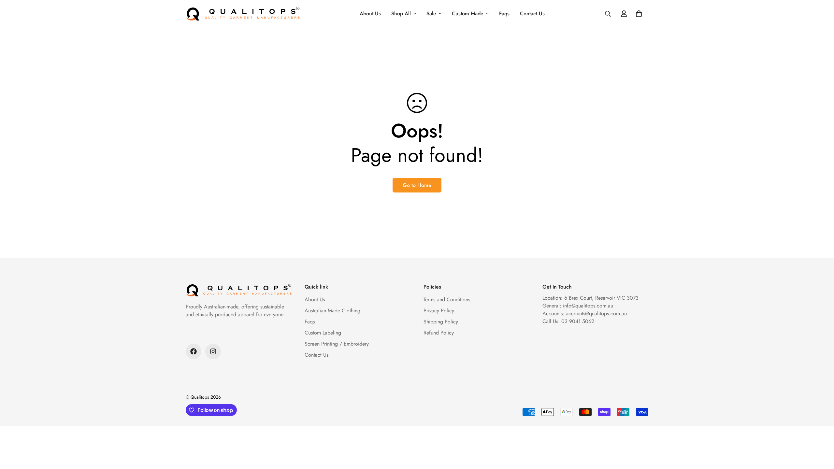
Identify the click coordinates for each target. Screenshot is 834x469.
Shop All (401, 13)
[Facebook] (193, 351)
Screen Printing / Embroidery (337, 344)
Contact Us (532, 13)
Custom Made (467, 13)
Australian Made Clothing (332, 310)
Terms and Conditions (447, 299)
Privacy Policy (439, 310)
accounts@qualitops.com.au (596, 313)
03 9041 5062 (577, 321)
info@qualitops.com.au (588, 305)
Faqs (504, 13)
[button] (638, 13)
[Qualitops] (243, 14)
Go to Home (417, 185)
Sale (431, 13)
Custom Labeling (323, 332)
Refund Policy (439, 332)
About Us (370, 13)
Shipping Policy (441, 321)
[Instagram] (213, 351)
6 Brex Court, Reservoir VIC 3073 (601, 298)
